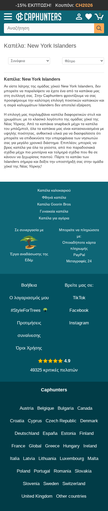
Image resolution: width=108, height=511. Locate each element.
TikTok (79, 297)
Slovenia (31, 483)
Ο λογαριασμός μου (29, 297)
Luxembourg (72, 458)
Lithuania (47, 458)
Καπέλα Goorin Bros (54, 204)
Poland (23, 471)
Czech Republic (61, 420)
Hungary (71, 445)
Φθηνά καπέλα (54, 197)
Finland (86, 433)
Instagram (79, 322)
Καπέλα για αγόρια (54, 218)
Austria (27, 408)
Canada (84, 408)
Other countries (71, 496)
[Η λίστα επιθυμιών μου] (88, 16)
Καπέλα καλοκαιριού (54, 190)
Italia (14, 458)
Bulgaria (66, 408)
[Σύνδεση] (79, 16)
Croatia (17, 420)
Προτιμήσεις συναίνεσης (29, 329)
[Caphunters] (31, 16)
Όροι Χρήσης (29, 348)
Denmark (89, 420)
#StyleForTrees (27, 310)
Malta (93, 458)
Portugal (42, 471)
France (18, 445)
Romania (62, 471)
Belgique (45, 408)
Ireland (90, 445)
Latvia (29, 458)
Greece (52, 445)
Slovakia (83, 471)
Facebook (79, 310)
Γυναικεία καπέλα (54, 211)
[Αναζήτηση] (99, 28)
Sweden (51, 483)
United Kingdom (36, 496)
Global (35, 445)
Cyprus (35, 420)
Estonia (68, 433)
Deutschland (27, 433)
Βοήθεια (29, 285)
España (50, 433)
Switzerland (73, 483)
